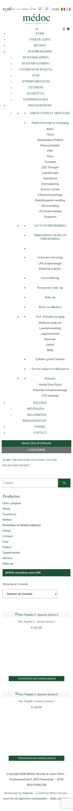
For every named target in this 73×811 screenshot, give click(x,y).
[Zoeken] (64, 483)
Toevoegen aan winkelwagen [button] (36, 678)
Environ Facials (50, 189)
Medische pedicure (50, 322)
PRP (50, 151)
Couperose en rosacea (36, 69)
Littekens (35, 87)
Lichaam (8, 536)
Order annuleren (60, 798)
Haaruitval (36, 93)
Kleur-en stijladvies (50, 307)
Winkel (39, 427)
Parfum (7, 547)
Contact (40, 433)
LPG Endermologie (50, 211)
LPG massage (50, 395)
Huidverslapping (36, 57)
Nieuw (6, 508)
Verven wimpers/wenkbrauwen (50, 369)
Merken (7, 519)
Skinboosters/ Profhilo (50, 140)
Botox (50, 129)
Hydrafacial (50, 178)
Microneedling (50, 205)
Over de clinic (40, 39)
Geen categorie (12, 503)
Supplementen (11, 552)
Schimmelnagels (35, 99)
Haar (5, 541)
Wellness (40, 403)
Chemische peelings (50, 194)
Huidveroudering (36, 63)
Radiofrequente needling (50, 200)
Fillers (50, 134)
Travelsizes (9, 514)
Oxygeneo (50, 216)
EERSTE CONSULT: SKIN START (50, 113)
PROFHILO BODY (50, 269)
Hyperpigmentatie (36, 81)
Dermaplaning (50, 183)
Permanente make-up (50, 288)
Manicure (50, 339)
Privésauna (35, 409)
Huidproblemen (40, 51)
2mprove (27, 793)
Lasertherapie (50, 172)
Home (40, 33)
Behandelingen (40, 105)
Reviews (40, 45)
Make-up (50, 297)
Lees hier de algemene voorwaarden (25, 798)
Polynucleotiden (50, 145)
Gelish (50, 344)
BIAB (50, 350)
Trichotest (50, 161)
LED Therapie (50, 167)
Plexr (50, 156)
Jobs (56, 9)
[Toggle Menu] (36, 28)
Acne (36, 75)
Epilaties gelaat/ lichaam (50, 359)
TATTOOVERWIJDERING (50, 226)
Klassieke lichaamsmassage (50, 390)
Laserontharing (50, 278)
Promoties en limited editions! (22, 525)
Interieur (7, 558)
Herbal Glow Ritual (50, 384)
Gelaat (7, 530)
